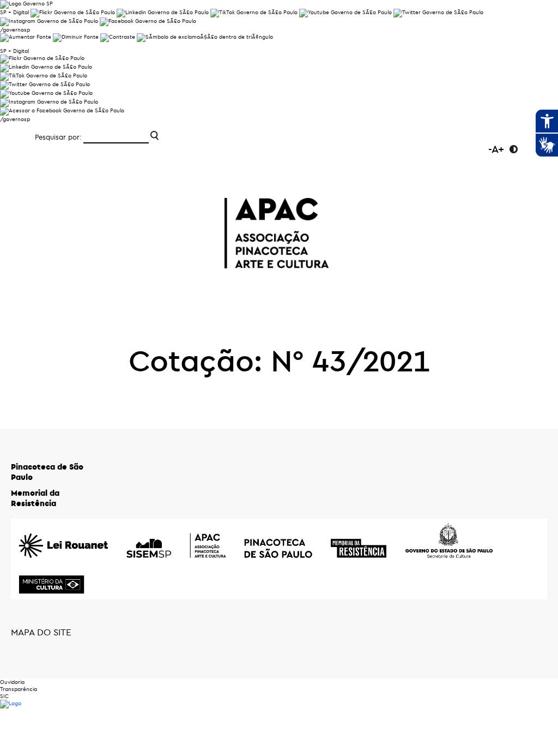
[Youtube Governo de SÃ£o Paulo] (46, 93)
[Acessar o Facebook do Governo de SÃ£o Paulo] (62, 110)
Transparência (18, 689)
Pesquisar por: (58, 137)
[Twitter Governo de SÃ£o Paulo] (45, 84)
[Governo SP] (26, 3)
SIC (4, 696)
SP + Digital (14, 12)
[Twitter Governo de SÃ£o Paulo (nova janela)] (438, 12)
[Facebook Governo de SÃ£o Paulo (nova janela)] (148, 21)
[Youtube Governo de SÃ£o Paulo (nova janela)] (345, 12)
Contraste (514, 149)
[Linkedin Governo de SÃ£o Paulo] (46, 66)
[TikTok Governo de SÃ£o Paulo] (43, 75)
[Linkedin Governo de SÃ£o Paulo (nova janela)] (163, 12)
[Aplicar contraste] (117, 36)
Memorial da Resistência (35, 498)
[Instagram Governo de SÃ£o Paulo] (49, 21)
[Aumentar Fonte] (25, 36)
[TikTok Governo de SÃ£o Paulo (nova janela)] (254, 12)
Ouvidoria (12, 682)
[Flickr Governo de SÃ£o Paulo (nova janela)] (73, 12)
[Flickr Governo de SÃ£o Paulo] (42, 58)
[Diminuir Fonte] (76, 36)
